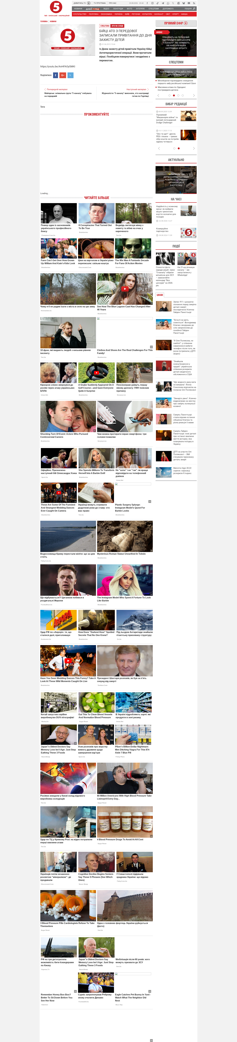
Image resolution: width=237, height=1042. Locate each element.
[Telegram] (162, 3)
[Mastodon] (178, 3)
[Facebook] (147, 3)
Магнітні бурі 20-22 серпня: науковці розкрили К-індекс (182, 471)
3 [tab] (178, 95)
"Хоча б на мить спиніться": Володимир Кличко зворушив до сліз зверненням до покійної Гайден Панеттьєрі (184, 326)
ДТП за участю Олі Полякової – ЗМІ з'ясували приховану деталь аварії (183, 456)
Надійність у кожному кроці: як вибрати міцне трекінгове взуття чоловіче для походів (167, 211)
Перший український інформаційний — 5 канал (56, 9)
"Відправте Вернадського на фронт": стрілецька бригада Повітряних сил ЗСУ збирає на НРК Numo (166, 140)
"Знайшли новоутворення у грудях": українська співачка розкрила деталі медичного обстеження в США (182, 368)
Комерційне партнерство (162, 229)
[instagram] (152, 3)
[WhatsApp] (168, 3)
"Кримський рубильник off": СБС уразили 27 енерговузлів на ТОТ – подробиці (174, 83)
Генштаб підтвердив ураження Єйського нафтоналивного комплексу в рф (176, 90)
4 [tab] (183, 95)
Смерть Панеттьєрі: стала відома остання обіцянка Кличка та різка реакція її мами (184, 418)
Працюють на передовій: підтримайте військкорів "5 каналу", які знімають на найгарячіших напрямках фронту (167, 123)
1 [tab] (166, 56)
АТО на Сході (117, 26)
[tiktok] (157, 3)
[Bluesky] (183, 3)
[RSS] (194, 3)
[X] (173, 3)
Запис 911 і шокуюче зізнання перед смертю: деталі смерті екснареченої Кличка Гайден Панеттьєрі (185, 307)
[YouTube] (188, 3)
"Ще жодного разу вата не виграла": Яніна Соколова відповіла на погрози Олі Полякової (184, 386)
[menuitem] (78, 8)
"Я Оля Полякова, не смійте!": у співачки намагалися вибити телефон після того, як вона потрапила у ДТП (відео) (184, 347)
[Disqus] (96, 157)
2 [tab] (186, 56)
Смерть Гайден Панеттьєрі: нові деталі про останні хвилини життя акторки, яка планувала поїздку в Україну (184, 437)
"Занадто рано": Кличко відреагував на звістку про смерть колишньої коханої (184, 402)
